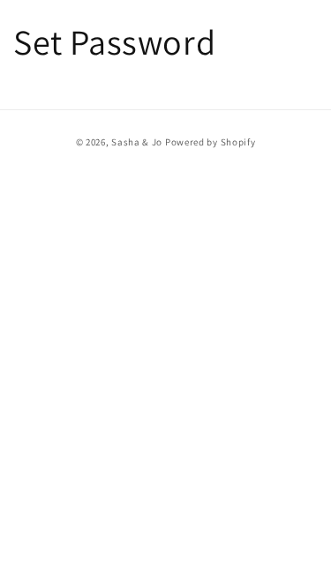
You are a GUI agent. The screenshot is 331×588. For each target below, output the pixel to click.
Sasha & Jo (136, 142)
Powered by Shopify (210, 142)
